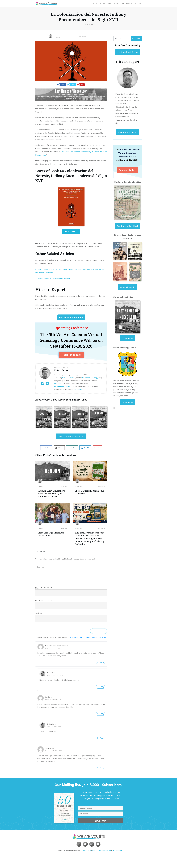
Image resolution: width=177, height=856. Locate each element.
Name (43, 588)
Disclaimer (107, 850)
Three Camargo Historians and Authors (50, 534)
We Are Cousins (68, 378)
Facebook (57, 383)
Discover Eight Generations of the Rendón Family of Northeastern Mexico (51, 493)
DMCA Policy (97, 850)
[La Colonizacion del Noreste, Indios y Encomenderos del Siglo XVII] (71, 61)
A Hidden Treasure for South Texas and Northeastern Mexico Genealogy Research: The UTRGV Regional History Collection (89, 538)
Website (38, 613)
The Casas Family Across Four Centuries (89, 492)
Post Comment (98, 631)
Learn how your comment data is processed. (88, 637)
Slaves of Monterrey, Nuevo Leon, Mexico (52, 278)
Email (43, 600)
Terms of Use (117, 850)
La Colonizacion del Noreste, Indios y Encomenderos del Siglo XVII (88, 16)
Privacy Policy (86, 850)
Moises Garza (41, 486)
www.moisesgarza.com (63, 386)
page (79, 389)
